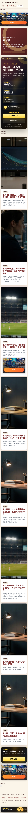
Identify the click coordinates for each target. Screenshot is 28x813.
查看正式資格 (14, 759)
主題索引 (4, 797)
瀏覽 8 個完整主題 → (8, 52)
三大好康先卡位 (14, 115)
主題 (6, 6)
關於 (14, 6)
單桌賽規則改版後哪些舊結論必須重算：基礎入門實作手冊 (14, 271)
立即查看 (20, 809)
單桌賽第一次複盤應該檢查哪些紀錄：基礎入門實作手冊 (14, 511)
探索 (3, 6)
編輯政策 (10, 797)
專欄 (10, 6)
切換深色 (20, 5)
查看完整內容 (14, 120)
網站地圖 (23, 797)
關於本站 (16, 797)
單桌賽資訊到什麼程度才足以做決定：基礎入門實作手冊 (14, 588)
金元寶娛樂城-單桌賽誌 (10, 2)
